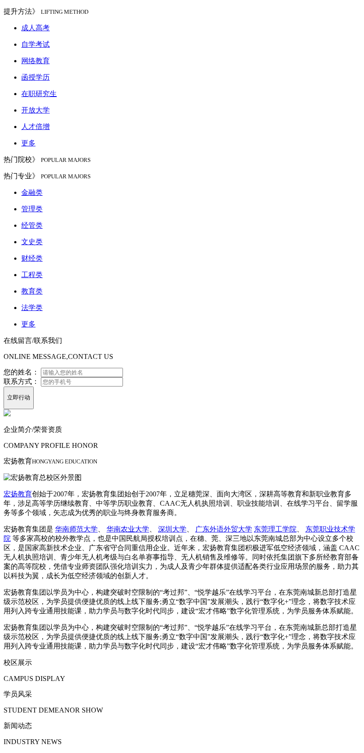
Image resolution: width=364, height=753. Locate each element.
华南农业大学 (128, 529)
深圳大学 (172, 529)
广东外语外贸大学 (223, 529)
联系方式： (21, 381)
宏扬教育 (18, 494)
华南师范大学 (76, 529)
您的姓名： (21, 372)
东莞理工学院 (275, 529)
